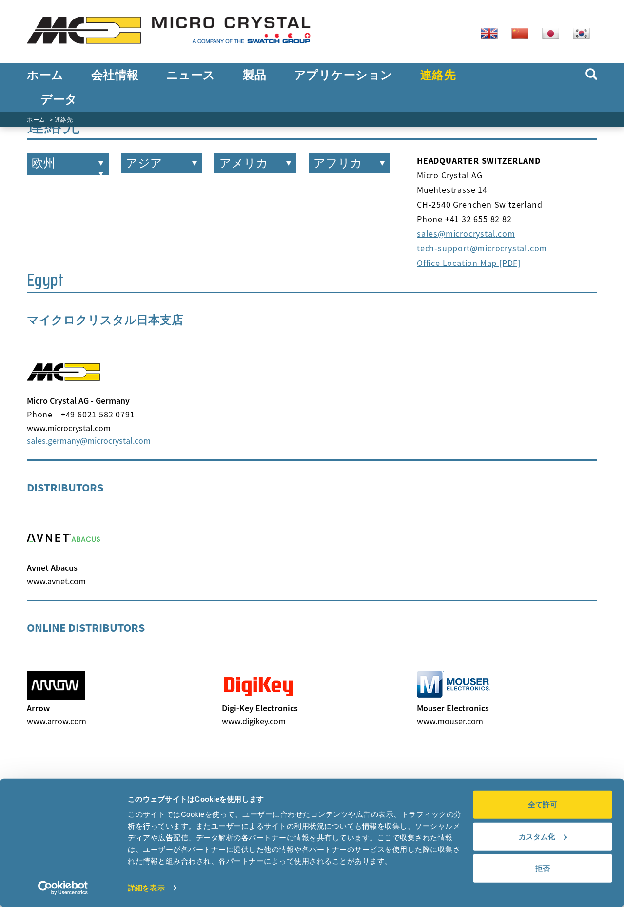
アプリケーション (343, 75)
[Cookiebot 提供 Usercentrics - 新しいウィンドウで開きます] (63, 888)
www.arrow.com (56, 721)
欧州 (43, 163)
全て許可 (542, 804)
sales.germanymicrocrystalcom (89, 440)
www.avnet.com (56, 580)
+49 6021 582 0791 (98, 414)
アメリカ (243, 163)
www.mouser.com (450, 721)
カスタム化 (537, 836)
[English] (493, 32)
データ (59, 99)
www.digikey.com (254, 721)
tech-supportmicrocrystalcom (482, 248)
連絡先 (438, 75)
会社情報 (115, 75)
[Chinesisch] (523, 32)
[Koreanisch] (585, 32)
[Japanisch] (554, 32)
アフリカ (337, 163)
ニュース (190, 75)
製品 (255, 75)
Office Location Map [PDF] (469, 262)
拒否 (542, 868)
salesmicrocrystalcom (466, 233)
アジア (144, 163)
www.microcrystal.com (69, 428)
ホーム (45, 75)
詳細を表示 (146, 888)
